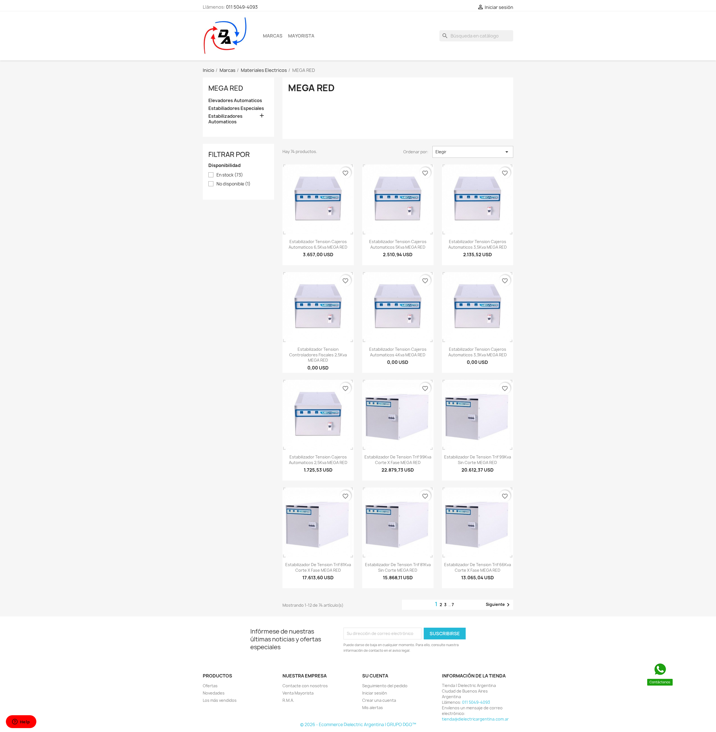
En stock (229, 175)
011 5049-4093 (242, 7)
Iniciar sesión (374, 693)
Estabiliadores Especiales (236, 108)
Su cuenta (375, 676)
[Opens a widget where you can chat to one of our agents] (21, 722)
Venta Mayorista (298, 693)
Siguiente (499, 604)
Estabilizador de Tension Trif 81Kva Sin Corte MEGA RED (398, 567)
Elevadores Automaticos (235, 100)
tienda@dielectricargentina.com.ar (475, 719)
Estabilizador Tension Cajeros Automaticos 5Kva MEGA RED (398, 244)
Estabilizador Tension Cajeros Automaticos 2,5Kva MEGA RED (318, 459)
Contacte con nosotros (305, 685)
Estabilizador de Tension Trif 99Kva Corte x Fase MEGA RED (397, 459)
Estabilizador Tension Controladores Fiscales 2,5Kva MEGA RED (318, 355)
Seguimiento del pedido (385, 685)
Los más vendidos (220, 700)
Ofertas (210, 685)
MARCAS (272, 36)
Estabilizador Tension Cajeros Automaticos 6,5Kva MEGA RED (318, 244)
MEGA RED (225, 88)
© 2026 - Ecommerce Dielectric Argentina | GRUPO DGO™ (358, 725)
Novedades (214, 693)
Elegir (472, 152)
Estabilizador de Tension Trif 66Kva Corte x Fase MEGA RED (477, 567)
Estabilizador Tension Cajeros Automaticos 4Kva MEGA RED (398, 352)
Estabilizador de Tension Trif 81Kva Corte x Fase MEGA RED (318, 567)
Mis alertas (372, 707)
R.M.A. (288, 700)
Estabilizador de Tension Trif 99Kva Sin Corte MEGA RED (477, 459)
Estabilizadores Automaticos (225, 119)
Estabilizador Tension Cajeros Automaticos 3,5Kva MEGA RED (477, 244)
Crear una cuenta (379, 700)
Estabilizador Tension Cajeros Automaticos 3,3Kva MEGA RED (477, 352)
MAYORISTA (301, 36)
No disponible (233, 184)
